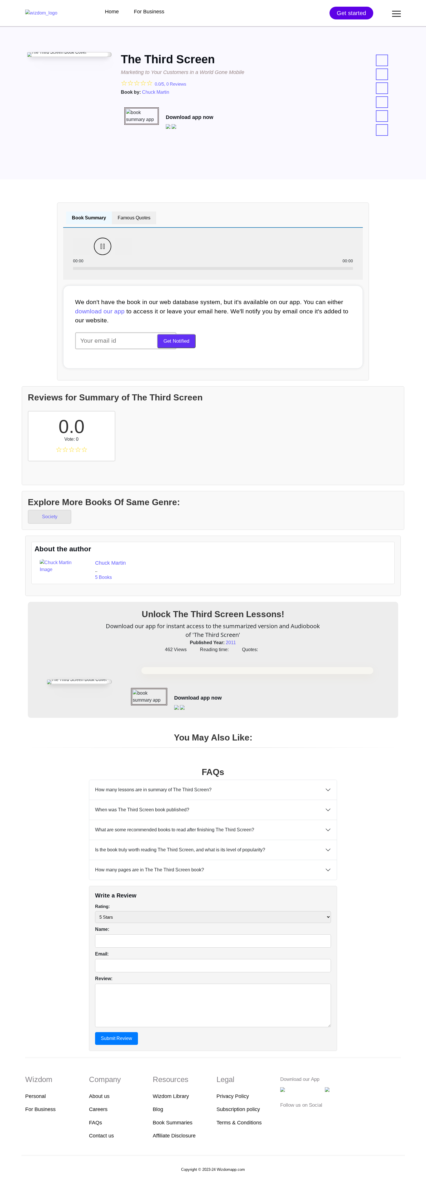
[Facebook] (284, 1117)
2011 (231, 642)
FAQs (95, 1123)
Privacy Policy (232, 1096)
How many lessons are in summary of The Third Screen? (153, 789)
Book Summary (89, 217)
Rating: (102, 906)
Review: (103, 978)
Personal (35, 1096)
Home (112, 12)
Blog (158, 1109)
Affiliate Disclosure (174, 1136)
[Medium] (293, 1117)
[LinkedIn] (311, 1117)
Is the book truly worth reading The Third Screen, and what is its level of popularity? (180, 849)
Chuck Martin (155, 92)
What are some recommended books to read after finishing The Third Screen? (174, 829)
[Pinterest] (319, 1117)
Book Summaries (172, 1123)
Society (49, 516)
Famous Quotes (134, 217)
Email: (102, 953)
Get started (351, 13)
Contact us (101, 1136)
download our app (100, 311)
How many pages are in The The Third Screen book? (149, 869)
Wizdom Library (171, 1096)
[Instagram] (302, 1117)
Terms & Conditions (239, 1123)
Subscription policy (238, 1109)
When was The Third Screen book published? (142, 809)
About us (99, 1096)
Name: (102, 929)
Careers (98, 1109)
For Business (149, 12)
